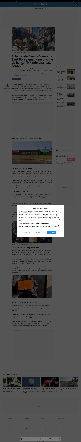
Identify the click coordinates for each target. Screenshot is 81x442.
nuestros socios (37, 211)
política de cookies (51, 219)
